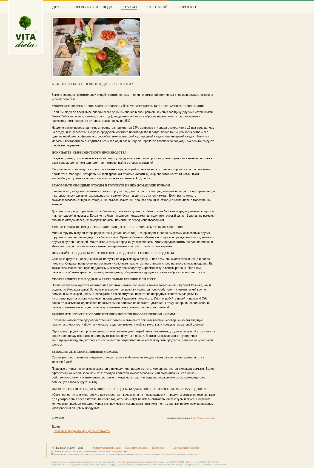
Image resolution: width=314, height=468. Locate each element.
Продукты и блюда (93, 7)
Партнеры (158, 447)
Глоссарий (157, 7)
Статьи (129, 7)
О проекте (187, 7)
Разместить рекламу (136, 447)
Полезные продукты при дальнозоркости (82, 431)
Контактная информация (106, 447)
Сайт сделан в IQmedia (186, 447)
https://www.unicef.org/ (203, 418)
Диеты (59, 7)
